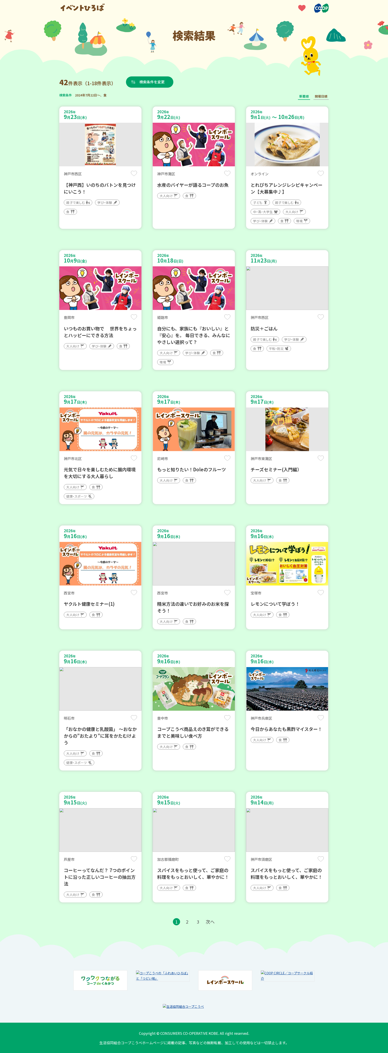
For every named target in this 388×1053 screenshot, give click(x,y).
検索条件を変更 (152, 82)
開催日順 (321, 96)
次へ (210, 921)
